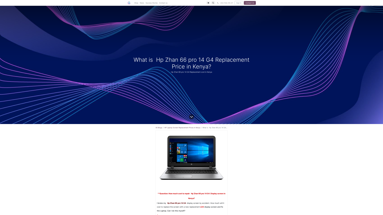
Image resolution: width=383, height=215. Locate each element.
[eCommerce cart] (208, 3)
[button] (213, 3)
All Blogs (159, 128)
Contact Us (250, 3)
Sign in (238, 3)
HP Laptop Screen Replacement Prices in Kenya (182, 128)
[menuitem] (136, 3)
